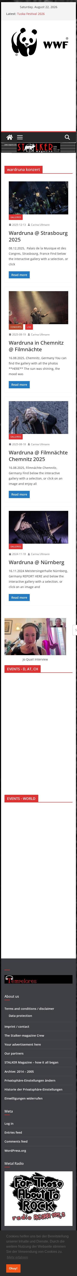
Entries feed (13, 1132)
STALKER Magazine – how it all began (31, 1062)
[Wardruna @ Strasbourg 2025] (38, 197)
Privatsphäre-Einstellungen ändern (29, 1080)
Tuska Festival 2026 (31, 14)
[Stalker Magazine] (9, 137)
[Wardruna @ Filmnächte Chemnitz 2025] (38, 417)
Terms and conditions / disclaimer (29, 1009)
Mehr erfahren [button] (17, 1257)
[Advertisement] (38, 96)
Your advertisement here (22, 1044)
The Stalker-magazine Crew (24, 1035)
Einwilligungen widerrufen (23, 1098)
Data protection (20, 1016)
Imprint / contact (16, 1027)
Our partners (14, 1053)
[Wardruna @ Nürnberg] (38, 527)
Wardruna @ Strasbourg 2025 (38, 236)
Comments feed (16, 1141)
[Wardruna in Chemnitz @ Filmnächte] (38, 307)
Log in (8, 1123)
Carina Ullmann (40, 225)
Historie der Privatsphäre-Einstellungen (33, 1089)
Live (29, 326)
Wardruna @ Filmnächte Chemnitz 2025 (38, 455)
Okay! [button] (13, 1268)
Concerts (15, 326)
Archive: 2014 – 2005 (19, 1071)
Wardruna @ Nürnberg (36, 562)
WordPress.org (15, 1151)
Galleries (15, 217)
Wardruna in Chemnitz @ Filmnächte (36, 346)
